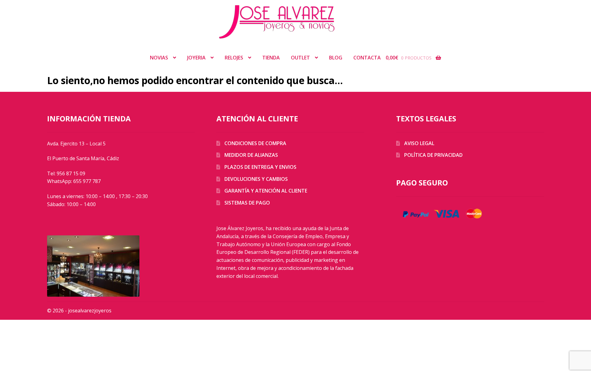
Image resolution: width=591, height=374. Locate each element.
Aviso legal (419, 143)
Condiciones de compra (255, 143)
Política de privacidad (433, 155)
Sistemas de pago (247, 202)
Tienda (271, 57)
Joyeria (196, 57)
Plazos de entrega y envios (260, 167)
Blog (335, 57)
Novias (159, 57)
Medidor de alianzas (251, 155)
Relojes (234, 57)
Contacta (367, 57)
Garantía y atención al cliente (265, 190)
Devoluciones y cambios (256, 179)
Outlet (300, 57)
